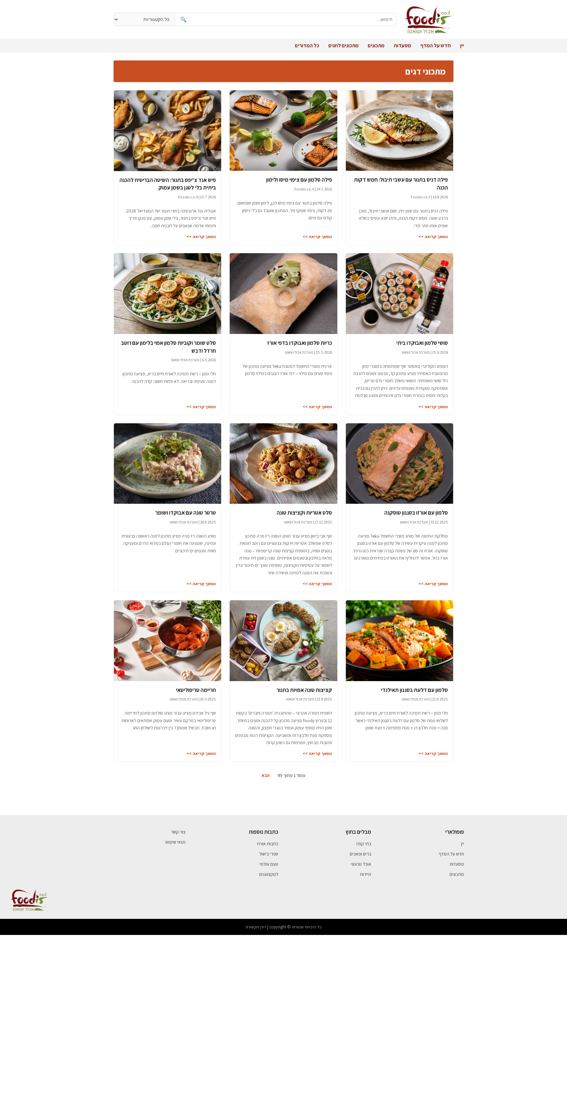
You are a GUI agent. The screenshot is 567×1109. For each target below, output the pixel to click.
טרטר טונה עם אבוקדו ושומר (185, 512)
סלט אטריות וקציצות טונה (304, 512)
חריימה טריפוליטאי (196, 690)
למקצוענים (268, 874)
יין (462, 45)
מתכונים (376, 45)
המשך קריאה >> (433, 236)
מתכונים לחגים (343, 45)
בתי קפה (363, 844)
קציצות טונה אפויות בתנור (304, 690)
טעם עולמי (269, 864)
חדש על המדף (435, 45)
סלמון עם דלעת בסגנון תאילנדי (414, 690)
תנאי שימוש (175, 842)
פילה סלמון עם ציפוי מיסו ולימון (299, 179)
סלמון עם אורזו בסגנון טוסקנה (416, 512)
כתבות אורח (267, 844)
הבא (266, 775)
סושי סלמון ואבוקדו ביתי (422, 342)
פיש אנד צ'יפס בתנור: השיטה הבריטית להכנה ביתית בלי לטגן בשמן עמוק (167, 183)
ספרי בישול (268, 854)
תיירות (365, 874)
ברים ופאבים (360, 854)
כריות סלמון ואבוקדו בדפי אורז (299, 342)
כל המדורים (307, 45)
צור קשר (178, 832)
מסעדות (402, 45)
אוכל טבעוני (361, 864)
